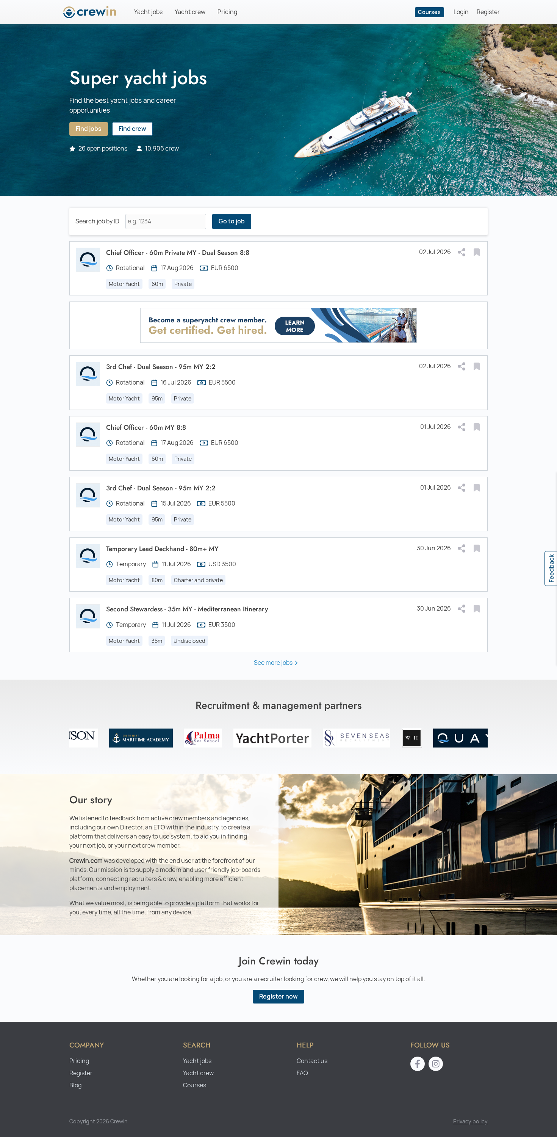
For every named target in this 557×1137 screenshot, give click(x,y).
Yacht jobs (148, 12)
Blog (75, 1085)
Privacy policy (470, 1121)
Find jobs (89, 129)
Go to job (232, 221)
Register (488, 12)
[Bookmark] (476, 252)
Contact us (312, 1061)
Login (461, 12)
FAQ (302, 1073)
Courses (429, 12)
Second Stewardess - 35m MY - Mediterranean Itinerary (187, 609)
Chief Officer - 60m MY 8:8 (146, 427)
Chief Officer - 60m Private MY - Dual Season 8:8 (177, 253)
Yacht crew (190, 12)
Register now (278, 996)
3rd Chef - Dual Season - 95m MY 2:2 (161, 367)
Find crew (132, 129)
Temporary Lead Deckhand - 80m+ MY (162, 549)
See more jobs (273, 663)
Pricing (227, 12)
